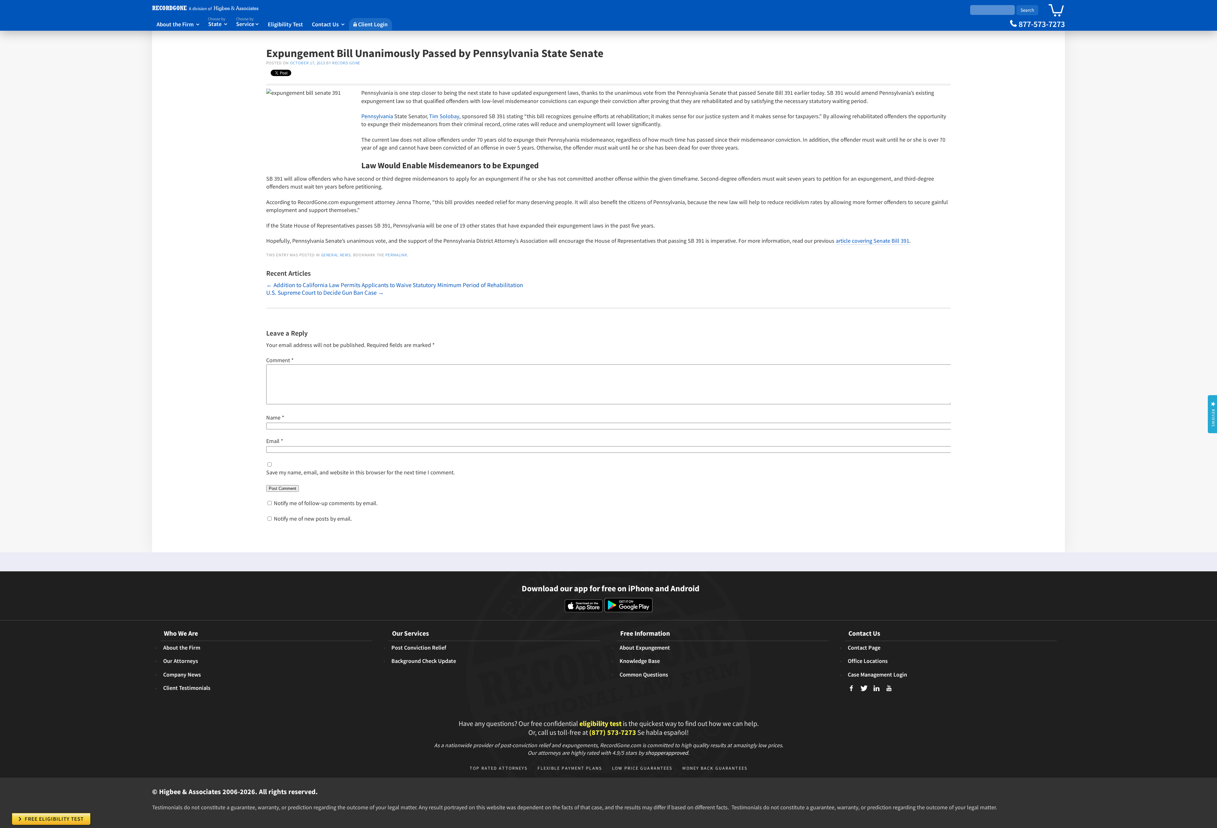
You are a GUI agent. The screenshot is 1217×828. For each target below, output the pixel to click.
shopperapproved (666, 752)
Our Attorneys (180, 661)
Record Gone (346, 63)
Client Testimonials (186, 687)
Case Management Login (877, 674)
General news (336, 255)
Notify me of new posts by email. (313, 518)
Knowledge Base (640, 661)
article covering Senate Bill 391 (872, 240)
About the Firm (178, 24)
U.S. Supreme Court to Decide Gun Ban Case (325, 292)
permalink (396, 255)
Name (275, 417)
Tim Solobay (444, 116)
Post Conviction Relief (418, 647)
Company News (182, 674)
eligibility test (600, 723)
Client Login (370, 24)
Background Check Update (423, 661)
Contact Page (864, 647)
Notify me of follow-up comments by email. (325, 503)
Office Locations (868, 661)
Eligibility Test (285, 24)
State (217, 22)
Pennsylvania (377, 116)
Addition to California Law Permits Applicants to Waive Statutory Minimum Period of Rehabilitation (394, 285)
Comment (280, 360)
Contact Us (328, 24)
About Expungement (645, 647)
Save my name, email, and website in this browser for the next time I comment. (360, 472)
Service (247, 22)
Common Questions (644, 674)
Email (274, 441)
